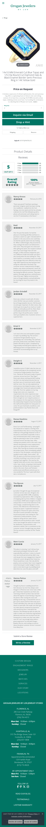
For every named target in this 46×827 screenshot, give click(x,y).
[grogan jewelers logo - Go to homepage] (23, 7)
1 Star (19, 172)
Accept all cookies (30, 822)
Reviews (23, 157)
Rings (5, 18)
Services (23, 683)
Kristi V (17, 326)
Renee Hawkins (20, 419)
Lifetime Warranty (23, 805)
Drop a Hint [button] (23, 122)
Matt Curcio (19, 541)
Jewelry (23, 674)
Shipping (12, 132)
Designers (23, 670)
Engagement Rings (23, 665)
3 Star (19, 168)
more (35, 102)
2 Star (19, 170)
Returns (33, 132)
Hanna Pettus (20, 578)
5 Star (19, 163)
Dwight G (18, 361)
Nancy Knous (19, 196)
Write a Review (23, 642)
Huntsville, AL (23, 731)
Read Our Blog (23, 793)
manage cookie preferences (21, 816)
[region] (23, 46)
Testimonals (23, 799)
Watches (23, 679)
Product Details (23, 151)
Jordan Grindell (20, 291)
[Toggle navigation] (3, 3)
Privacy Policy (33, 814)
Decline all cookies (15, 822)
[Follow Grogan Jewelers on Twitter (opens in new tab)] (24, 786)
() (40, 163)
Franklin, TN (23, 753)
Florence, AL (23, 708)
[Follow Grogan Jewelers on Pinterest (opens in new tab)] (21, 786)
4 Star (19, 166)
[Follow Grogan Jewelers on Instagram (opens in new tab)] (28, 786)
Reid (15, 225)
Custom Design (23, 661)
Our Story (23, 688)
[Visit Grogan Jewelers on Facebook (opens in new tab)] (18, 786)
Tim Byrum (18, 483)
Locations (23, 692)
